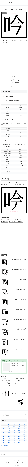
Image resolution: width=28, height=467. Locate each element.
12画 (9, 428)
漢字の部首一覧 (4, 445)
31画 (4, 436)
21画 (4, 432)
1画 (3, 424)
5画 (24, 424)
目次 (12, 76)
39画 (19, 438)
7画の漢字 (4, 219)
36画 (4, 438)
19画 (19, 430)
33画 (14, 436)
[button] (25, 415)
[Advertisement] (14, 59)
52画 (9, 442)
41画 (4, 440)
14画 (19, 428)
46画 (24, 440)
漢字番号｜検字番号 (15, 82)
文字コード (13, 84)
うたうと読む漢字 (11, 219)
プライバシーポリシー (20, 462)
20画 (24, 430)
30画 (24, 434)
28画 (14, 434)
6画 (3, 426)
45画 (19, 440)
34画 (19, 436)
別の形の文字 (13, 86)
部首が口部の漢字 (5, 217)
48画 (4, 442)
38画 (14, 438)
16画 (4, 430)
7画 (9, 426)
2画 (9, 424)
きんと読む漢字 (19, 219)
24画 (19, 432)
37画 (9, 438)
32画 (9, 436)
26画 (4, 434)
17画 (9, 430)
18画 (14, 430)
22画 (9, 432)
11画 (4, 428)
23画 (14, 432)
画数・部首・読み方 (15, 80)
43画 (9, 440)
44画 (14, 440)
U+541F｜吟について (14, 78)
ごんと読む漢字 (20, 221)
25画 (24, 432)
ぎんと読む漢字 (5, 221)
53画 (14, 442)
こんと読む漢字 (12, 221)
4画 (19, 424)
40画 (24, 438)
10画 (24, 426)
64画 (19, 442)
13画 (14, 428)
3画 (14, 424)
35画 (24, 436)
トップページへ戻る (7, 462)
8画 (14, 426)
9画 (19, 426)
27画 (9, 434)
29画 (19, 434)
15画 (24, 428)
